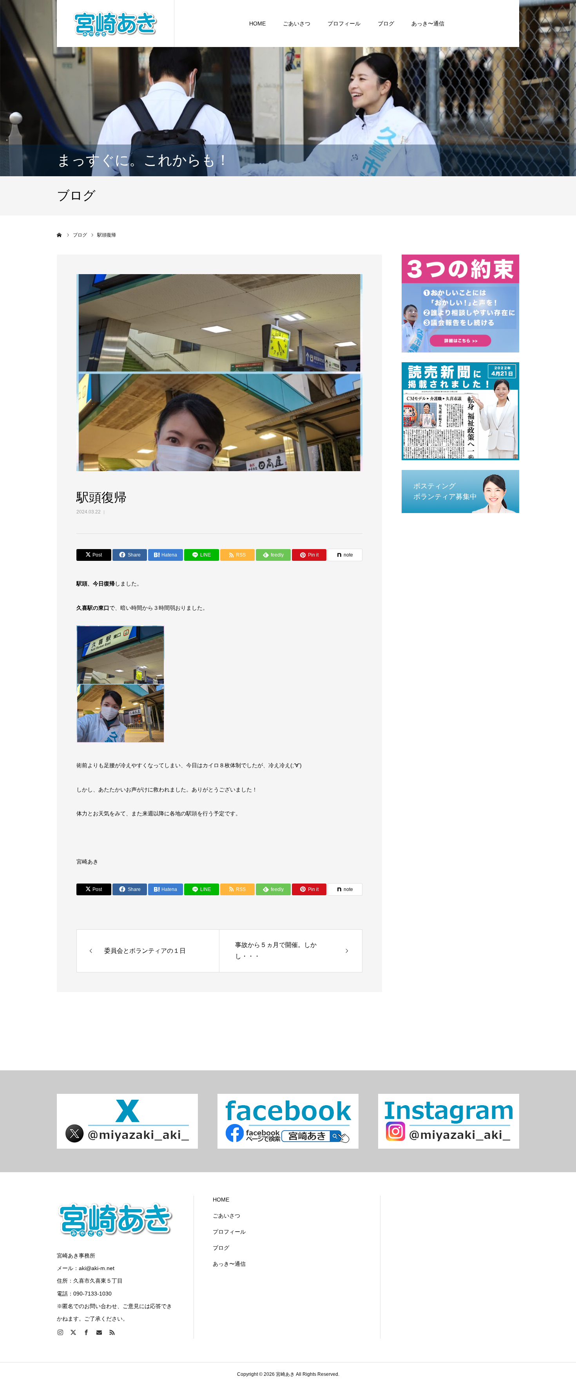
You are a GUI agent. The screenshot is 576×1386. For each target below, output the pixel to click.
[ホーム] (59, 235)
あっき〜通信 (427, 23)
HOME (257, 23)
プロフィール (344, 23)
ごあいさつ (296, 23)
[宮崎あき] (115, 23)
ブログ (386, 23)
